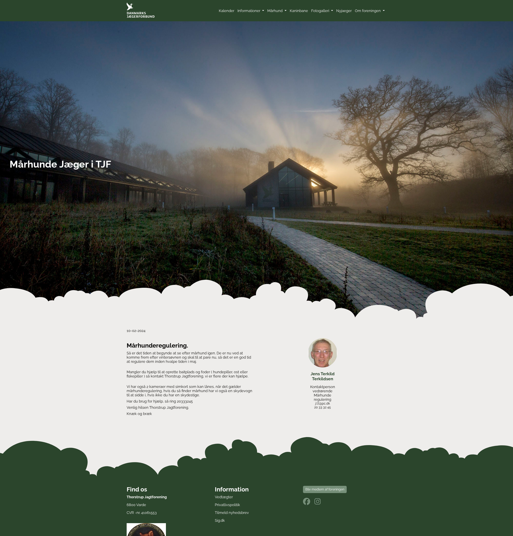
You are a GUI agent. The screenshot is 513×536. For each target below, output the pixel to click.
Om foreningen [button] (368, 11)
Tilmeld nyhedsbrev (232, 513)
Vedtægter (224, 497)
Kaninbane (299, 11)
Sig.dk (220, 520)
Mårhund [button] (275, 11)
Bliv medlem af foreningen (324, 489)
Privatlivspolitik (227, 505)
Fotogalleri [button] (320, 11)
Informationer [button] (249, 11)
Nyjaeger (344, 11)
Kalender (226, 11)
